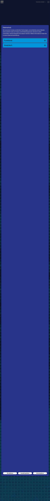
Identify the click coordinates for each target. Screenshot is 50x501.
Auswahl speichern (25, 473)
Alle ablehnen (10, 473)
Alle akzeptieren (40, 473)
